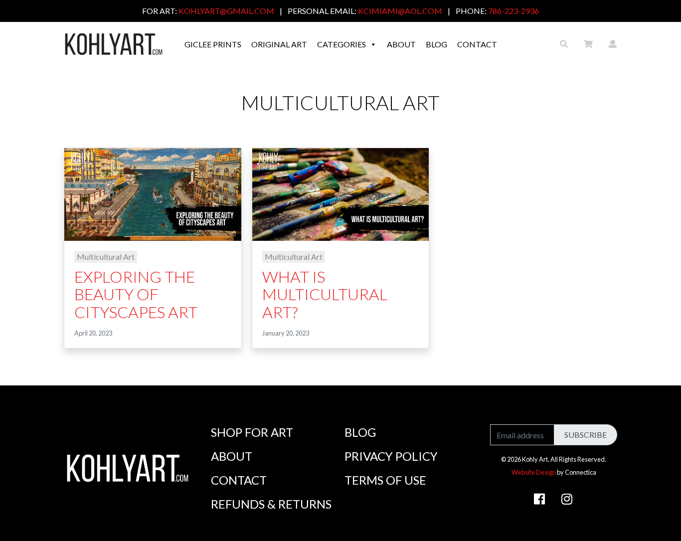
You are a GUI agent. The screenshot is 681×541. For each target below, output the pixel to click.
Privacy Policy (391, 456)
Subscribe (585, 434)
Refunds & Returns (271, 504)
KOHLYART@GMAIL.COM (226, 10)
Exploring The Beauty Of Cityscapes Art (135, 294)
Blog (436, 44)
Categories (341, 44)
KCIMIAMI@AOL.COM (400, 10)
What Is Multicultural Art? (324, 294)
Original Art (279, 44)
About (401, 44)
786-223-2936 (513, 10)
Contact (477, 44)
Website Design (533, 472)
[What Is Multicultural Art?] (340, 193)
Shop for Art (252, 432)
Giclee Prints (212, 44)
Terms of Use (385, 480)
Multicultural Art (106, 256)
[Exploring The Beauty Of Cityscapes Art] (152, 193)
